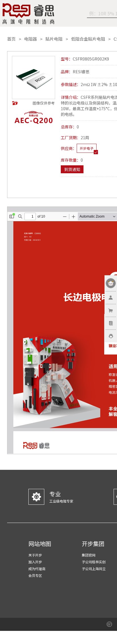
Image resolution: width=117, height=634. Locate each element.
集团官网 (88, 554)
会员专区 (35, 575)
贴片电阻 (53, 38)
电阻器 (30, 38)
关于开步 (35, 554)
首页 (11, 38)
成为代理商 (36, 568)
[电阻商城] (28, 13)
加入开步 (35, 561)
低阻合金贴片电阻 (88, 38)
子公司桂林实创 (94, 561)
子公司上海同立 (94, 568)
